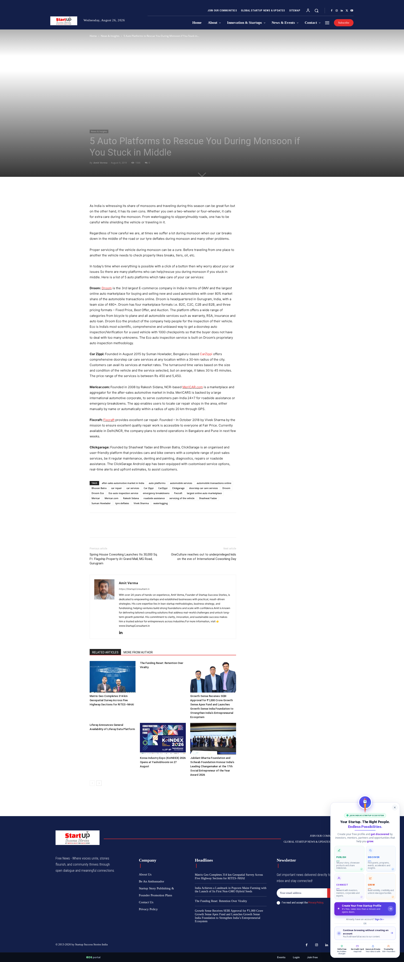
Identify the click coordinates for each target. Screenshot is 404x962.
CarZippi (206, 354)
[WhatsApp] (123, 191)
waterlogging (160, 503)
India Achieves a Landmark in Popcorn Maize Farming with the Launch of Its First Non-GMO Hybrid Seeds (230, 889)
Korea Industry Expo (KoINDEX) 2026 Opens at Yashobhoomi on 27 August (163, 762)
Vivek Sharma (141, 503)
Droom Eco (98, 493)
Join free (312, 957)
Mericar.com (111, 498)
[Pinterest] (113, 191)
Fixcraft (108, 420)
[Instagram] (336, 10)
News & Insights (110, 36)
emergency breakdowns (156, 493)
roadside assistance (154, 498)
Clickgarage (178, 488)
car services (132, 488)
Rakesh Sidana (131, 498)
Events (281, 957)
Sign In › (379, 919)
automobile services (181, 483)
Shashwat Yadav (208, 498)
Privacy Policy (315, 902)
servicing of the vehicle (181, 498)
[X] (346, 10)
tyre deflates (122, 503)
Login (296, 957)
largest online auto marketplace (204, 493)
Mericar (96, 498)
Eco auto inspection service (123, 493)
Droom (107, 288)
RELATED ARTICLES (105, 652)
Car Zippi (149, 488)
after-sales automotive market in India (123, 483)
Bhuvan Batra (99, 488)
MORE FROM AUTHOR (138, 652)
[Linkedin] (341, 10)
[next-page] (99, 783)
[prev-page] (92, 783)
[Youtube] (351, 10)
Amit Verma (100, 162)
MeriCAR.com (192, 387)
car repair (116, 488)
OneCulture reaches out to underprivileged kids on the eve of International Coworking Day (203, 557)
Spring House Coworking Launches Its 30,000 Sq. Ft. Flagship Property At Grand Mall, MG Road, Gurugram (124, 559)
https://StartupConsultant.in (134, 589)
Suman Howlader (101, 503)
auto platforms (157, 483)
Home (93, 36)
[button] (316, 10)
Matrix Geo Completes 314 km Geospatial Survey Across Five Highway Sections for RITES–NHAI (112, 700)
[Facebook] (331, 10)
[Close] (394, 807)
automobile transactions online (214, 483)
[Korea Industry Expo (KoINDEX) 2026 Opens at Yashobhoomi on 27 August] (163, 738)
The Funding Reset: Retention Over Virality (221, 901)
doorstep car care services (203, 488)
